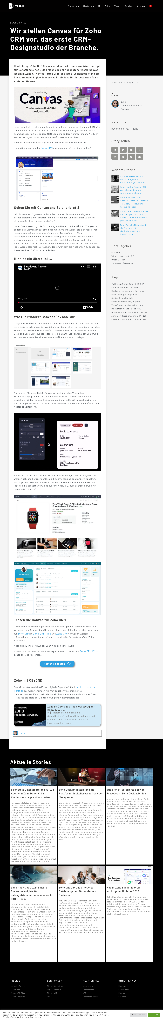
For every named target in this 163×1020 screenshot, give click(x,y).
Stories (128, 6)
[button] (114, 150)
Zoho (107, 6)
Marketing (88, 6)
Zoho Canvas (140, 312)
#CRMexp (116, 284)
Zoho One (62, 633)
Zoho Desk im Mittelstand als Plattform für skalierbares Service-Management (81, 793)
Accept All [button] (154, 1015)
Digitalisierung (136, 305)
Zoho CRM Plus (42, 633)
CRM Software (131, 287)
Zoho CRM (47, 147)
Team (117, 6)
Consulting (73, 6)
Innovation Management (123, 308)
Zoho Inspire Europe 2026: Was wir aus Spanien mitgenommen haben (133, 190)
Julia (22, 732)
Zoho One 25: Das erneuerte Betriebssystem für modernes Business (77, 891)
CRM (137, 284)
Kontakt (141, 6)
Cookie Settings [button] (138, 1015)
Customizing (117, 298)
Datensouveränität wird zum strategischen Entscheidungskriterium (132, 179)
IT (99, 6)
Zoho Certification (120, 316)
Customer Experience (122, 291)
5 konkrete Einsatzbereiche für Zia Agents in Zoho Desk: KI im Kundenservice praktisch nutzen (32, 793)
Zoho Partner (139, 319)
